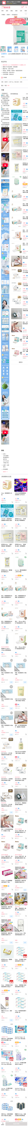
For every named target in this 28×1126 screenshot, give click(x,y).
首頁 (7, 10)
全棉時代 (4, 54)
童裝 (16, 10)
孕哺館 (3, 14)
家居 (26, 10)
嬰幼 (12, 10)
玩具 (21, 10)
